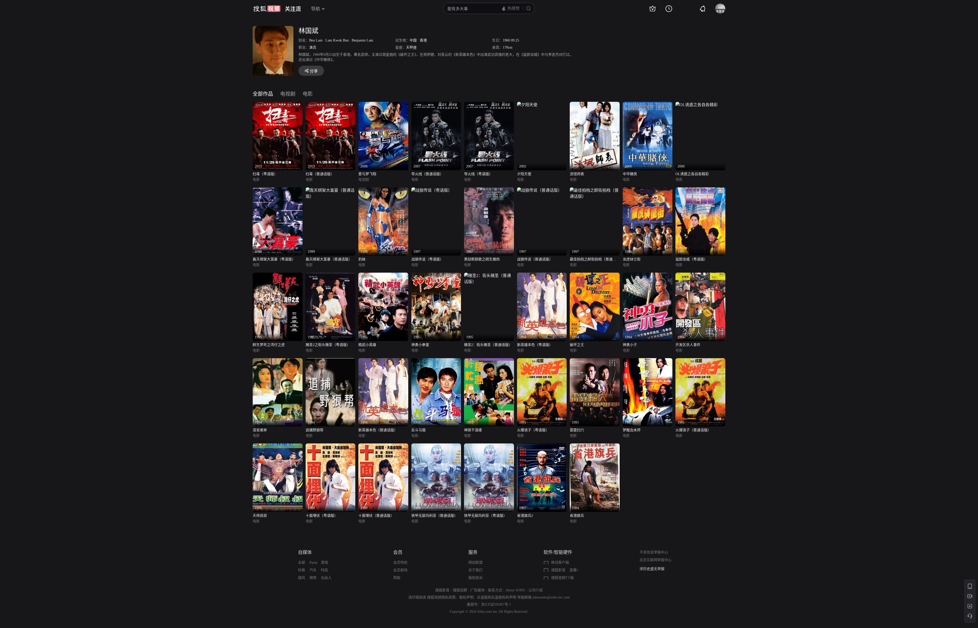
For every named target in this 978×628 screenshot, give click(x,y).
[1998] (383, 190)
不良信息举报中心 (654, 552)
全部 (301, 562)
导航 (315, 9)
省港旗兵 (577, 516)
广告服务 (477, 590)
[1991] (542, 361)
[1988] (436, 446)
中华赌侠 (630, 174)
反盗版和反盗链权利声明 (496, 597)
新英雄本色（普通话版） (378, 430)
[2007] (436, 105)
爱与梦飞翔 (367, 174)
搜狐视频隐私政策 (441, 597)
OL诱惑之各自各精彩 (692, 174)
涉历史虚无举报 (652, 569)
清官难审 (260, 430)
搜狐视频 (267, 8)
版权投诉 (475, 578)
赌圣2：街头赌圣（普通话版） (488, 345)
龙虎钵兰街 (632, 259)
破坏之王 (577, 345)
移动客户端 (560, 562)
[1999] (278, 190)
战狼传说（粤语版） (427, 259)
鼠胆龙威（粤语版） (691, 259)
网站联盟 (475, 562)
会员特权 (400, 562)
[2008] (383, 105)
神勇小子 (630, 345)
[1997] (431, 190)
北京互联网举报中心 (656, 560)
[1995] (700, 190)
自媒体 (305, 552)
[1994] (542, 275)
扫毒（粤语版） (265, 174)
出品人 (326, 578)
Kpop (313, 562)
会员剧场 (400, 570)
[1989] (331, 446)
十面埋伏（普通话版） (376, 516)
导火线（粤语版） (478, 174)
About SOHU (515, 590)
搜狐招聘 (460, 590)
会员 (397, 552)
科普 (301, 570)
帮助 (396, 578)
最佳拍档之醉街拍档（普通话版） (593, 259)
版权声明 (466, 597)
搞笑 (313, 578)
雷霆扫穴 (577, 430)
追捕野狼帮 (314, 430)
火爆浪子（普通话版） (693, 430)
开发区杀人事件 (687, 345)
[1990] (278, 446)
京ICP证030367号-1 (496, 604)
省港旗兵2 (525, 516)
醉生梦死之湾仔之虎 (269, 345)
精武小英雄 (367, 345)
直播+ (574, 570)
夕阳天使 (524, 174)
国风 (301, 578)
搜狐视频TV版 (562, 578)
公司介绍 (535, 590)
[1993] (436, 361)
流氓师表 (577, 174)
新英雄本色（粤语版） (535, 345)
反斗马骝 (418, 430)
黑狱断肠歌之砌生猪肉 (482, 259)
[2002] (527, 105)
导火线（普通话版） (427, 174)
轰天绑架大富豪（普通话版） (329, 259)
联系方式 (495, 590)
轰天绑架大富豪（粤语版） (274, 259)
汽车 (313, 570)
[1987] (542, 446)
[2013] (278, 105)
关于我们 (475, 570)
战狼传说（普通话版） (535, 259)
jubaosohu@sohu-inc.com (551, 597)
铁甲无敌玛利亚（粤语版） (485, 516)
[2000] (595, 105)
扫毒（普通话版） (320, 174)
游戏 (324, 562)
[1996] (648, 190)
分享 (314, 71)
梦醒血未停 (632, 430)
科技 (324, 570)
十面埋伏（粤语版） (322, 516)
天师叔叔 (260, 516)
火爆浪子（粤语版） (533, 430)
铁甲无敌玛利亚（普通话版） (434, 516)
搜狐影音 (558, 570)
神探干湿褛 (473, 430)
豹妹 (361, 259)
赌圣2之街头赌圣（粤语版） (328, 345)
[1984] (595, 446)
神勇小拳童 (420, 345)
